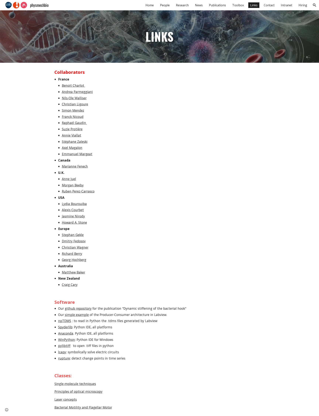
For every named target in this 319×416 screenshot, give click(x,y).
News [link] (199, 5)
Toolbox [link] (238, 5)
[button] (314, 5)
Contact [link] (269, 5)
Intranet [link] (286, 5)
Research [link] (182, 5)
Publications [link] (217, 5)
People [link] (165, 5)
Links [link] (254, 5)
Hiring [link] (303, 5)
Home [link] (149, 5)
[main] (159, 36)
